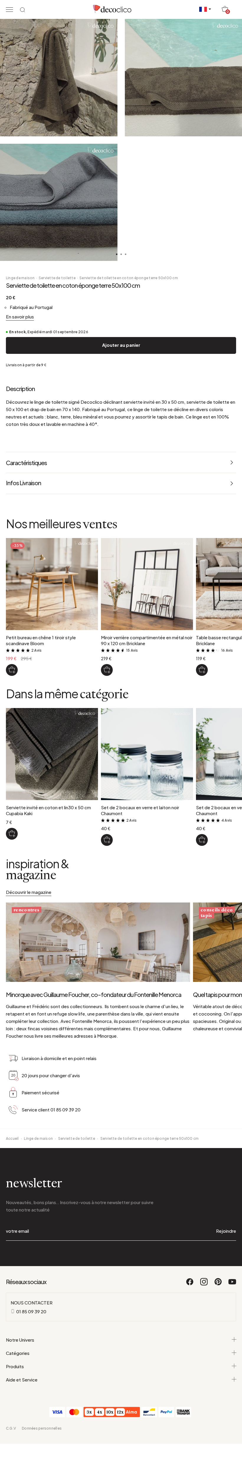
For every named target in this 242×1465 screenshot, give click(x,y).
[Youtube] (232, 1284)
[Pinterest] (218, 1284)
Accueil (12, 1138)
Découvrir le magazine (28, 892)
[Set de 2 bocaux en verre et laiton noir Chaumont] (107, 840)
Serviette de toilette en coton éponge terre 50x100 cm (128, 278)
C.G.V (11, 1428)
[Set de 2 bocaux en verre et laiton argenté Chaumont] (202, 840)
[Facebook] (190, 1284)
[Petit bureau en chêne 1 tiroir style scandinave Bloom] (12, 670)
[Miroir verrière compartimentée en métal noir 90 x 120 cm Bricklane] (107, 670)
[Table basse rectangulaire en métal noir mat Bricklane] (202, 670)
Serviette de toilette (57, 278)
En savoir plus (20, 316)
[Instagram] (204, 1284)
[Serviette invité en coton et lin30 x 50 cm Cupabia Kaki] (12, 834)
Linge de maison (20, 278)
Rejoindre (226, 1231)
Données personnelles (42, 1428)
